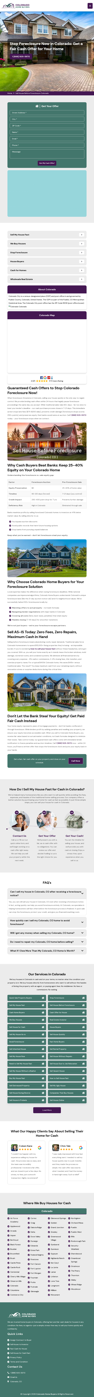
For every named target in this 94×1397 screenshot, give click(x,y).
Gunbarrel (55, 1244)
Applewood (15, 1226)
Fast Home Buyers (57, 1042)
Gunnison (55, 1249)
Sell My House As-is (17, 1034)
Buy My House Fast (17, 1078)
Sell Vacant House (57, 1071)
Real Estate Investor (58, 1020)
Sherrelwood (76, 1254)
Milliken (54, 1290)
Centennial (14, 1272)
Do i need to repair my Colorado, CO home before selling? (42, 941)
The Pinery (75, 1271)
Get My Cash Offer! (47, 163)
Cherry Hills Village (17, 1276)
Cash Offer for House (58, 1012)
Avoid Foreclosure (16, 1042)
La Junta (54, 1267)
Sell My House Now (17, 1056)
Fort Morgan (36, 1273)
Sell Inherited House (17, 1049)
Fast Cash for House (18, 1349)
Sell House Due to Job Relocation (63, 1064)
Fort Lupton (36, 1268)
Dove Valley (35, 1236)
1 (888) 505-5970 (21, 56)
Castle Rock (15, 1267)
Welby (73, 1280)
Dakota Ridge (36, 1227)
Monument (55, 1295)
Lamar (53, 1272)
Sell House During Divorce (19, 1093)
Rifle (73, 1236)
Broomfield (14, 1254)
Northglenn (75, 1218)
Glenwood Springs (58, 1218)
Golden (54, 1223)
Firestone (35, 1259)
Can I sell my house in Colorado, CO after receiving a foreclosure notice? (45, 893)
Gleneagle (35, 1291)
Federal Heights (37, 1255)
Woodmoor (76, 1289)
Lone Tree (55, 1281)
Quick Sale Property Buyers (20, 998)
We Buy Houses (15, 1020)
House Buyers (55, 1027)
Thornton (75, 1275)
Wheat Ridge (76, 1284)
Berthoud (14, 1240)
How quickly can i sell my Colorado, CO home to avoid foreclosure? (40, 922)
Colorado (14, 1285)
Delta (33, 1232)
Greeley (54, 1232)
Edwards (34, 1246)
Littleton (54, 1276)
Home (9, 93)
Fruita (33, 1282)
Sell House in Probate (18, 1100)
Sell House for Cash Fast (20, 1353)
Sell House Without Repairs (61, 1056)
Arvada (13, 1231)
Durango (34, 1241)
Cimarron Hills (16, 1281)
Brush (12, 1258)
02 (44, 812)
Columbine (14, 1290)
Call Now (75, 761)
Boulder (13, 1249)
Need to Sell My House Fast (20, 1064)
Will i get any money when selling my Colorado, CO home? (42, 932)
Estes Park (35, 1250)
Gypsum (54, 1254)
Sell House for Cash (17, 1027)
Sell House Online (57, 1100)
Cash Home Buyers (17, 1012)
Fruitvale (34, 1287)
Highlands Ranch (57, 1258)
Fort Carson (36, 1264)
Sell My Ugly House (57, 1085)
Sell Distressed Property (19, 1085)
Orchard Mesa (77, 1223)
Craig (33, 1223)
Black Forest (15, 1244)
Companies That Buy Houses (61, 1093)
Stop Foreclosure (57, 998)
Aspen (13, 1235)
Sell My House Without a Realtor (22, 1071)
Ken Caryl (55, 1263)
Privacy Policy (16, 1357)
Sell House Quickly (57, 1034)
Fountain (34, 1278)
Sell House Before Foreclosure (62, 1005)
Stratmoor (75, 1266)
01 (17, 812)
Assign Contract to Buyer (21, 1340)
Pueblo (74, 1227)
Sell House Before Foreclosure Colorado (32, 93)
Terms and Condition (19, 1362)
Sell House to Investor (19, 1344)
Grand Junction (57, 1227)
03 (71, 812)
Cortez (33, 1218)
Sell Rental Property (58, 1049)
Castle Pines (15, 1263)
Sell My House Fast (17, 1005)
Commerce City (16, 1295)
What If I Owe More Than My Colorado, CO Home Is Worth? (42, 950)
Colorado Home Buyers (46, 1394)
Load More (47, 1110)
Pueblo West (76, 1232)
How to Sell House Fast (59, 1078)
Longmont (55, 1285)
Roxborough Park (78, 1241)
